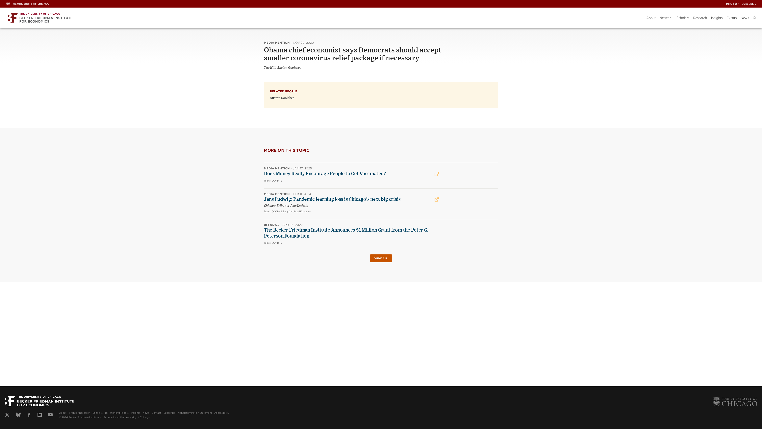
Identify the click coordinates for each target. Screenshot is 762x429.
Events (732, 18)
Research (700, 18)
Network (666, 18)
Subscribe (749, 3)
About (651, 18)
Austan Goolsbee (282, 98)
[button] (754, 17)
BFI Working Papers (117, 412)
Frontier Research (79, 412)
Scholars (682, 18)
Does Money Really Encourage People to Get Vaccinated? (325, 173)
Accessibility (221, 412)
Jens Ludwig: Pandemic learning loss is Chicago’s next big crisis (332, 199)
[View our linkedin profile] (40, 415)
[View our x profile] (7, 415)
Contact (156, 412)
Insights (717, 18)
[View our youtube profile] (50, 415)
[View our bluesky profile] (18, 415)
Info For (732, 3)
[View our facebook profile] (29, 415)
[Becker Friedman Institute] (323, 18)
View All (381, 258)
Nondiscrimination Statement (195, 412)
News (745, 18)
